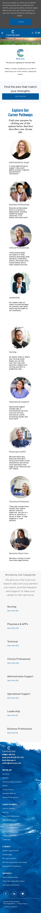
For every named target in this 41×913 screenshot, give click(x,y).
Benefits (5, 778)
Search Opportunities (10, 877)
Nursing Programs (9, 858)
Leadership (6, 839)
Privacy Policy (22, 904)
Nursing (5, 812)
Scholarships (7, 855)
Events (4, 786)
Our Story (5, 774)
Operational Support (9, 820)
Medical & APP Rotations (11, 866)
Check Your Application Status (13, 881)
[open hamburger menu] (2, 33)
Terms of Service (11, 907)
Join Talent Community (10, 885)
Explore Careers (8, 808)
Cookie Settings (10, 16)
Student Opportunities (10, 851)
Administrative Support (11, 824)
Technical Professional (10, 816)
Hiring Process (7, 790)
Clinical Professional (10, 832)
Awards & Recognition (10, 797)
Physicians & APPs (9, 836)
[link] (20, 157)
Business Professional (10, 828)
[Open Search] (32, 33)
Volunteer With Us (9, 793)
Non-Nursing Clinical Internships (14, 862)
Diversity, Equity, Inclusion (12, 782)
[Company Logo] (13, 33)
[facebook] (5, 893)
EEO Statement (9, 904)
